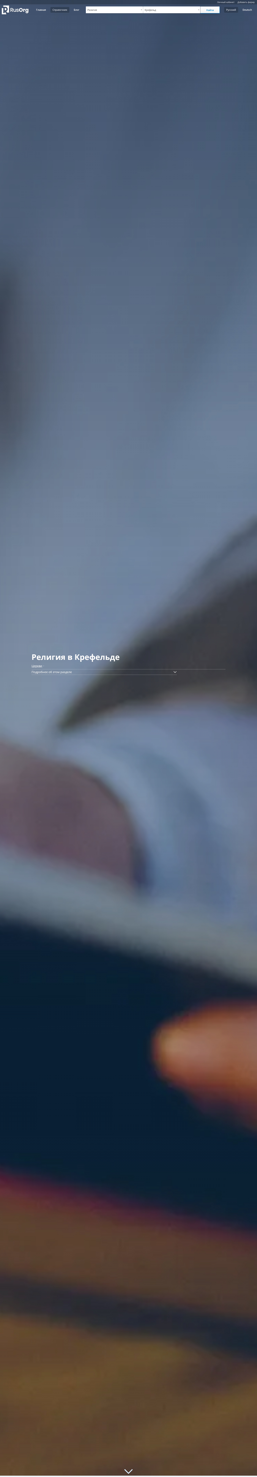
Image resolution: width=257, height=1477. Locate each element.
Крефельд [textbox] (150, 10)
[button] (104, 672)
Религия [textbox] (92, 10)
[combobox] (114, 9)
